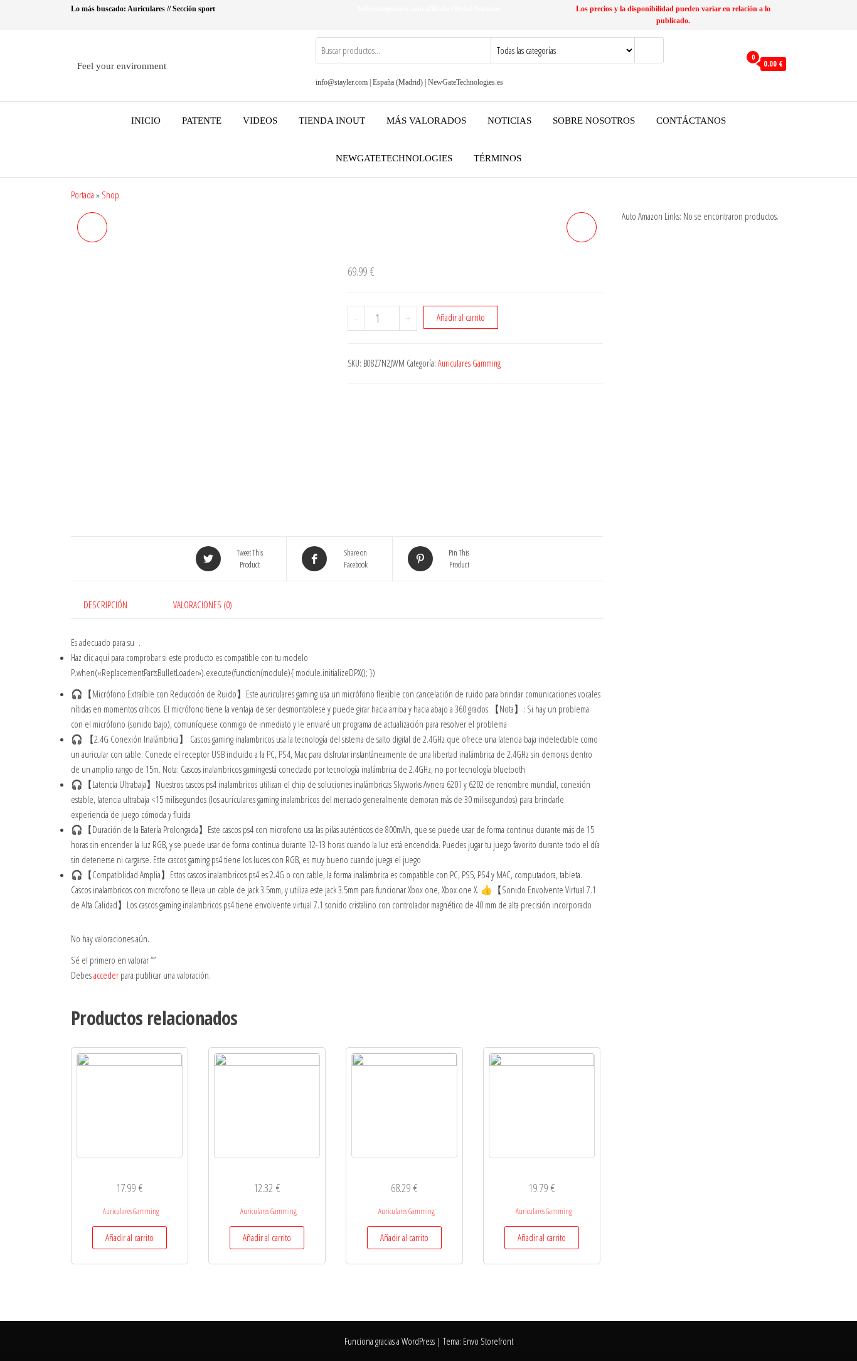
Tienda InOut (332, 121)
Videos (260, 121)
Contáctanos (691, 121)
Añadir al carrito (461, 317)
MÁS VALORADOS (426, 121)
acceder (106, 975)
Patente (201, 121)
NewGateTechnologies (394, 158)
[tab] (115, 604)
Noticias (509, 121)
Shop (110, 194)
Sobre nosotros (594, 121)
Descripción (105, 604)
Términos (497, 158)
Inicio (146, 121)
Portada (82, 194)
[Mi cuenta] (726, 64)
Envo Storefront (488, 1341)
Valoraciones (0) (202, 604)
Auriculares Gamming (469, 363)
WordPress (418, 1341)
